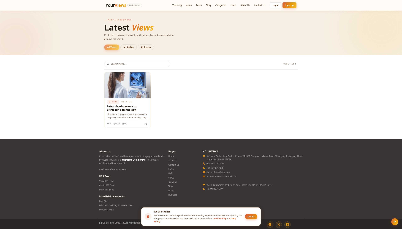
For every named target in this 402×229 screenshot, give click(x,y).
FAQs (171, 169)
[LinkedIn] (287, 224)
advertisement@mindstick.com (221, 176)
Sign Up (289, 5)
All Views (112, 47)
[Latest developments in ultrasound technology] (127, 85)
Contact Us (259, 5)
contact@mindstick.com (218, 172)
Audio (199, 5)
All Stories (146, 47)
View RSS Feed (106, 181)
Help (170, 173)
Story (208, 5)
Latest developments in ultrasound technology (121, 108)
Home (171, 156)
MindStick (104, 201)
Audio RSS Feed (106, 185)
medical (113, 102)
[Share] (145, 123)
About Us (245, 5)
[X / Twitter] (279, 224)
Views (189, 5)
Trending (177, 5)
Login (275, 5)
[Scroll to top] (394, 221)
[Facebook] (270, 224)
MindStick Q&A (106, 209)
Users (233, 5)
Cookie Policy (219, 218)
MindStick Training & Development (116, 205)
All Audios (128, 47)
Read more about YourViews (112, 169)
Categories (220, 5)
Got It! (251, 216)
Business (172, 194)
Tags (170, 186)
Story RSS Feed (106, 189)
